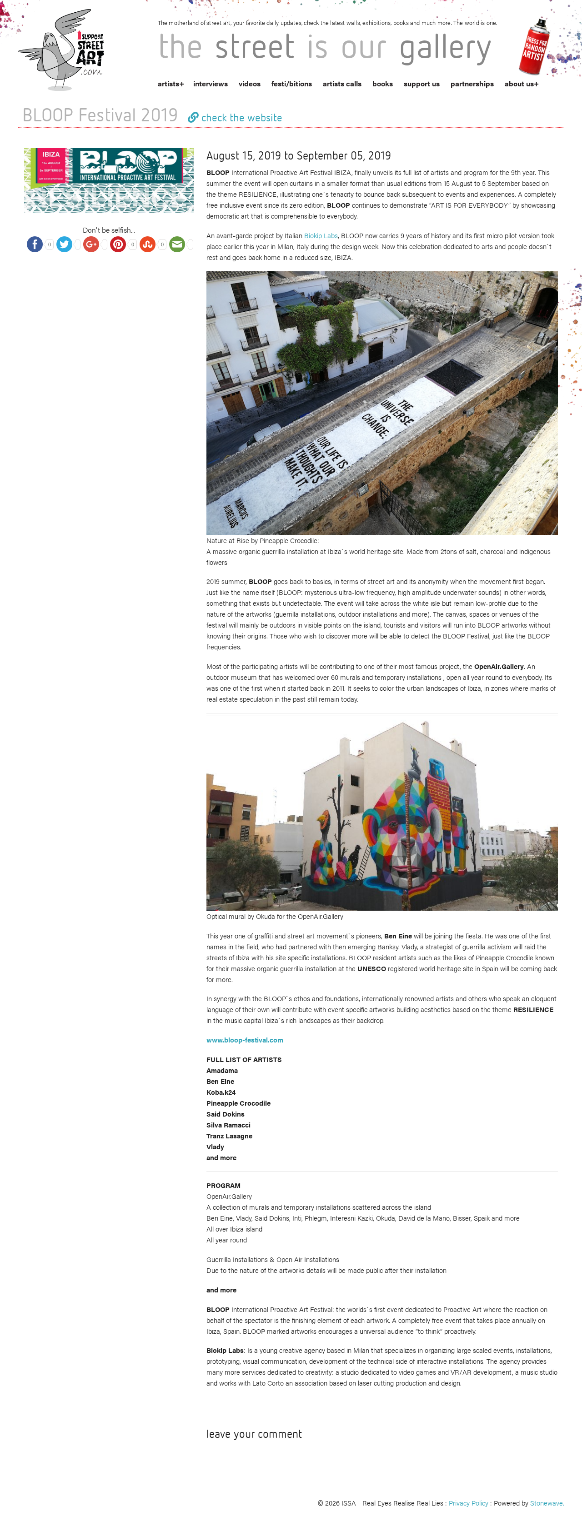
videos (250, 83)
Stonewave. (547, 1502)
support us (422, 83)
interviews (210, 83)
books (382, 83)
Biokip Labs (321, 235)
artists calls (342, 83)
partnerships (472, 83)
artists (168, 83)
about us (519, 83)
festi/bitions (291, 83)
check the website (240, 117)
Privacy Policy (468, 1502)
